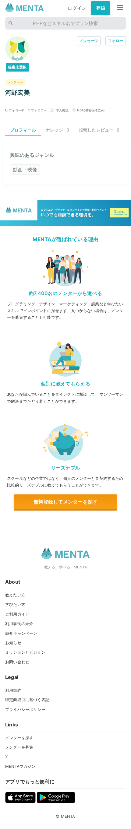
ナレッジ (57, 129)
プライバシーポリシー (25, 709)
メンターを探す (19, 737)
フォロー (115, 40)
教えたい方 (15, 594)
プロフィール (23, 129)
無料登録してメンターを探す (65, 502)
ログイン (77, 8)
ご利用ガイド (17, 614)
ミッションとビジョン (25, 652)
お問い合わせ (17, 661)
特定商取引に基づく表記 (27, 699)
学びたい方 (15, 604)
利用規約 (13, 690)
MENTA (68, 816)
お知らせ (13, 642)
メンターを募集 (19, 747)
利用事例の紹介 (19, 623)
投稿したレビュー (99, 129)
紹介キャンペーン (21, 633)
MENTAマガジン (20, 766)
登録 (100, 8)
